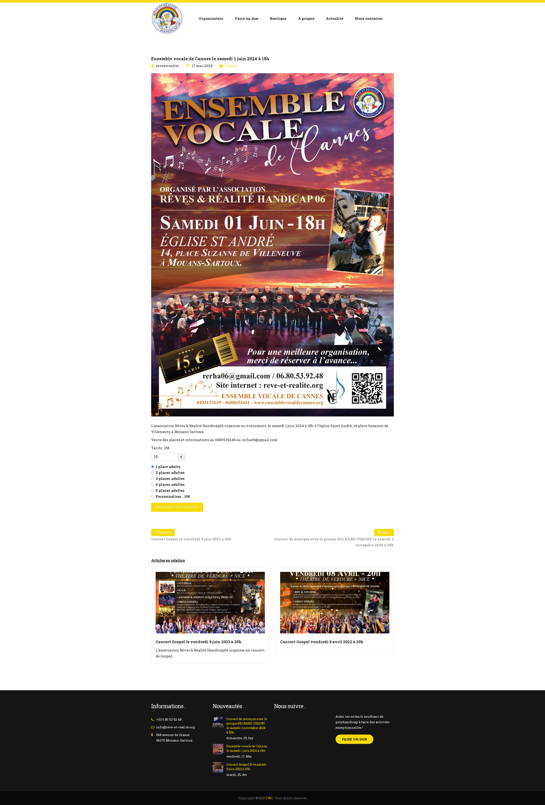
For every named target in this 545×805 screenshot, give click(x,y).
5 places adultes (170, 490)
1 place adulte (168, 466)
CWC (269, 798)
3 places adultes (170, 478)
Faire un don (354, 739)
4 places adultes (170, 484)
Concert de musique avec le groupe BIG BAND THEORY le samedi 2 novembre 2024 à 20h (246, 725)
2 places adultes (170, 472)
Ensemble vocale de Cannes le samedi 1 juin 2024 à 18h (246, 748)
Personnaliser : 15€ (173, 496)
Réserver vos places (177, 507)
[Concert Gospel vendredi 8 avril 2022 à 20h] (334, 605)
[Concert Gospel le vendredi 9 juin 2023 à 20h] (210, 605)
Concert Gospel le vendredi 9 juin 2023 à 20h (246, 766)
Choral (231, 65)
